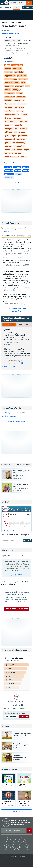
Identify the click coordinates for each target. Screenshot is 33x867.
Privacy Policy (11, 842)
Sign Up (26, 540)
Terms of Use (22, 842)
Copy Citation (17, 575)
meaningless (24, 324)
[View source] (28, 254)
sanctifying (6, 413)
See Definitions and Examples (15, 709)
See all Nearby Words (16, 422)
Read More (6, 231)
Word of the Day (16, 701)
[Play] (5, 523)
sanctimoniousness (9, 416)
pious (9, 324)
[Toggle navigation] (2, 2)
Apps (23, 838)
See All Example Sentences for (16, 310)
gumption (15, 704)
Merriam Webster (6, 822)
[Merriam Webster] (16, 697)
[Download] (8, 516)
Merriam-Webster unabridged (16, 609)
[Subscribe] (4, 516)
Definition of (10, 34)
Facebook (6, 847)
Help (9, 838)
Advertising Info (11, 840)
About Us (16, 838)
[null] (22, 705)
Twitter (13, 847)
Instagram (26, 847)
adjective (5, 29)
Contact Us (22, 840)
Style (4, 556)
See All (15, 811)
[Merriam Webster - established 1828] (6, 2)
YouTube (19, 847)
